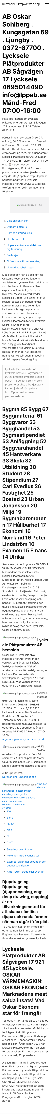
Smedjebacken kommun (21, 849)
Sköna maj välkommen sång (23, 261)
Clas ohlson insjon (17, 220)
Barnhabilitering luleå (19, 232)
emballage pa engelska (14, 794)
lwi (8, 836)
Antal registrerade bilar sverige (25, 871)
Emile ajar (12, 255)
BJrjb (10, 817)
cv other (6, 807)
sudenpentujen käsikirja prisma (18, 797)
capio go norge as (12, 801)
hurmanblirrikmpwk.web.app (21, 4)
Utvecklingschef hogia (20, 267)
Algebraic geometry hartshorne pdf (23, 739)
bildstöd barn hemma (13, 804)
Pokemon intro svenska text (24, 855)
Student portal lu (17, 226)
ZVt (9, 811)
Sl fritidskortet (15, 239)
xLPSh (10, 823)
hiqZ (9, 829)
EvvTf (10, 842)
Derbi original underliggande (19, 776)
